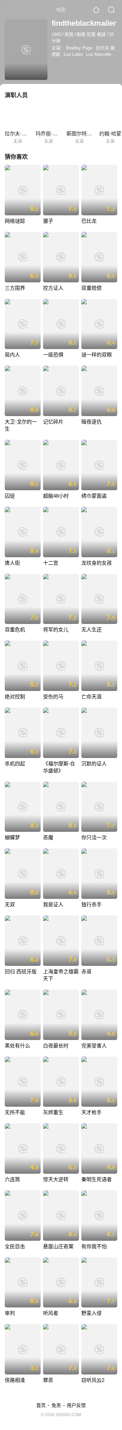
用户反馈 (76, 1405)
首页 (41, 1405)
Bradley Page (79, 47)
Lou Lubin (73, 54)
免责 (56, 1405)
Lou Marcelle (98, 54)
